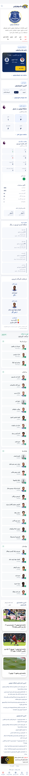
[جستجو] (2, 6)
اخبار (16, 37)
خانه (27, 774)
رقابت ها (22, 774)
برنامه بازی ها (9, 774)
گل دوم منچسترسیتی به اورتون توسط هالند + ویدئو (14, 749)
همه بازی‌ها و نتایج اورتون (19, 98)
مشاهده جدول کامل (21, 134)
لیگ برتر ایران (15, 774)
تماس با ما (12, 766)
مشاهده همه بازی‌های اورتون (19, 75)
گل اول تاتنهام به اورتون (20, 730)
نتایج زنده (3, 774)
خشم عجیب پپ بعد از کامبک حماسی (17, 733)
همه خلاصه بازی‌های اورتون (9, 604)
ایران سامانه (11, 769)
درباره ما (17, 766)
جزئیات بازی (20, 68)
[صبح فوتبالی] (18, 6)
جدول (11, 37)
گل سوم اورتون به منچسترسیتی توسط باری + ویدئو (15, 746)
